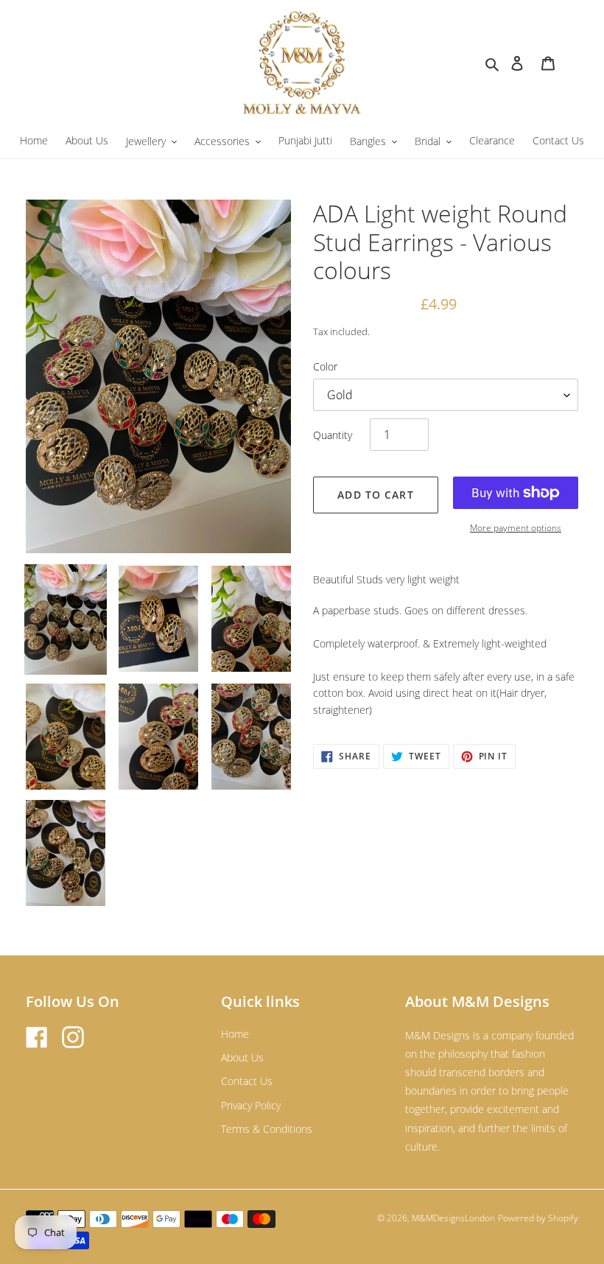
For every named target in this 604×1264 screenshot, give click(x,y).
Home (235, 1034)
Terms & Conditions (266, 1129)
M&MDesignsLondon (453, 1218)
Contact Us (247, 1081)
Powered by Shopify (538, 1218)
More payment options (515, 528)
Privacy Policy (251, 1105)
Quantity (332, 435)
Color (325, 366)
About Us (242, 1057)
